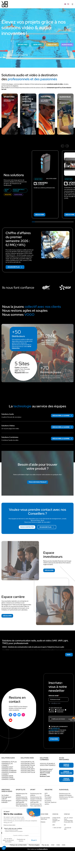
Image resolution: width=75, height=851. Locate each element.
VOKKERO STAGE (7, 778)
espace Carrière (66, 779)
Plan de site (45, 845)
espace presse (66, 765)
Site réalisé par (37, 849)
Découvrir (39, 215)
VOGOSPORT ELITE (27, 762)
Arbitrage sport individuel (6, 801)
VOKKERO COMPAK (8, 779)
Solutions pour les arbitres (21, 794)
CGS (58, 845)
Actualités (43, 774)
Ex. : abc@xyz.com (54, 703)
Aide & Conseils (45, 773)
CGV (52, 845)
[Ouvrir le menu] (72, 4)
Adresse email (54, 695)
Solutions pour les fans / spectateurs (22, 805)
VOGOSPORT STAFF (28, 764)
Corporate (59, 712)
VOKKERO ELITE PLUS (9, 762)
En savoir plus (16, 267)
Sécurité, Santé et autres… (50, 803)
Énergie (47, 795)
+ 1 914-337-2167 (56, 827)
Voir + (69, 655)
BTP (46, 794)
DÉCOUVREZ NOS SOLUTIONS (9, 100)
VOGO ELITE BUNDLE (47, 764)
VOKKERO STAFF (7, 767)
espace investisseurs (66, 772)
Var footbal (4, 795)
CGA (63, 845)
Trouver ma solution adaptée (15, 55)
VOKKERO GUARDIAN (8, 771)
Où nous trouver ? (46, 771)
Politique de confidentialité (18, 845)
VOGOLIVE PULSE (27, 767)
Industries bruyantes (48, 799)
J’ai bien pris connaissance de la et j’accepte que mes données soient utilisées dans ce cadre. (58, 730)
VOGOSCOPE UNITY (28, 769)
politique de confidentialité (54, 729)
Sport (52, 710)
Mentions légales (34, 845)
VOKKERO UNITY (7, 769)
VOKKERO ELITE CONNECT (7, 764)
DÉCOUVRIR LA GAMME (60, 415)
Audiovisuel (61, 710)
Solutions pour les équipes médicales (22, 798)
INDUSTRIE (46, 97)
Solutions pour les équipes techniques (65, 794)
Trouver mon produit (38, 482)
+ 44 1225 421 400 (67, 828)
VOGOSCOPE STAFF (28, 771)
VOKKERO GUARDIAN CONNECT (8, 773)
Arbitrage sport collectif (6, 798)
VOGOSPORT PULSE (28, 765)
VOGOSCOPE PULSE (28, 772)
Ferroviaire (48, 797)
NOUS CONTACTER (27, 527)
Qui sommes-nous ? (46, 769)
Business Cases (45, 776)
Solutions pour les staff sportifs (21, 801)
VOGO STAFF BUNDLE (47, 765)
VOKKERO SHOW (7, 776)
